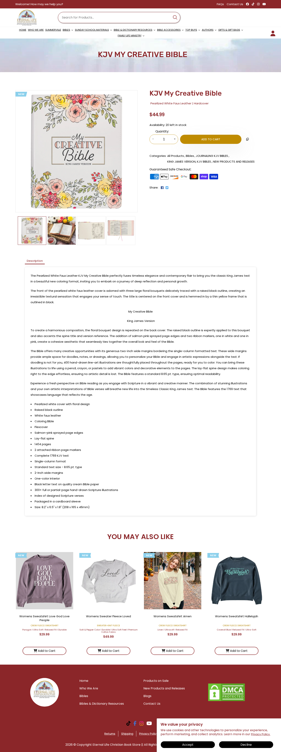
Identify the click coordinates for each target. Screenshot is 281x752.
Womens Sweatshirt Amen (172, 616)
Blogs (147, 696)
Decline (246, 744)
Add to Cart (46, 651)
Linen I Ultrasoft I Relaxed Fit (173, 630)
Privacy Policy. (260, 734)
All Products (175, 156)
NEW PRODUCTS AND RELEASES (234, 162)
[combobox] (119, 17)
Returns (109, 734)
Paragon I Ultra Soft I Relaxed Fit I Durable (44, 630)
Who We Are (88, 688)
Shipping (127, 734)
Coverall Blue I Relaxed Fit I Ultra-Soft (236, 630)
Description (35, 261)
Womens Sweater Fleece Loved (108, 616)
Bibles (190, 156)
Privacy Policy (148, 734)
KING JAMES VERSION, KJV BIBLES (189, 162)
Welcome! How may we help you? (39, 4)
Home (83, 681)
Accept (187, 744)
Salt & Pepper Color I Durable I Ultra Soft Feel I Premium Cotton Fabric (109, 631)
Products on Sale (156, 681)
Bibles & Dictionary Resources (101, 703)
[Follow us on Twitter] (166, 188)
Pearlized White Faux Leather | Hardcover (179, 103)
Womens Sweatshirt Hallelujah (236, 616)
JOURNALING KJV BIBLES (212, 156)
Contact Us (235, 4)
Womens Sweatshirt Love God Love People (44, 618)
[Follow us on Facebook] (162, 188)
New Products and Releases (164, 688)
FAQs (220, 4)
